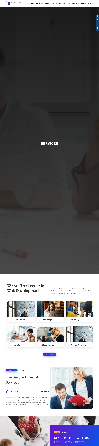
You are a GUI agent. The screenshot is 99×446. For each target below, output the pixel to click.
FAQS (68, 3)
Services (47, 3)
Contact (90, 3)
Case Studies (75, 3)
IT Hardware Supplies (59, 3)
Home (32, 3)
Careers (83, 3)
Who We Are (39, 3)
